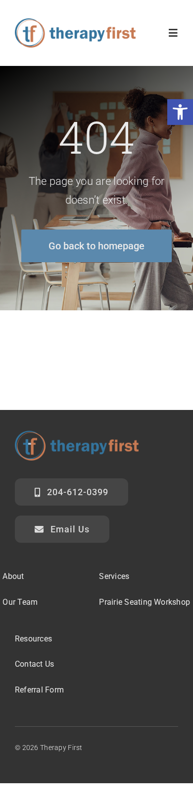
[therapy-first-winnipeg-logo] (75, 23)
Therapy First (61, 747)
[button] (180, 112)
